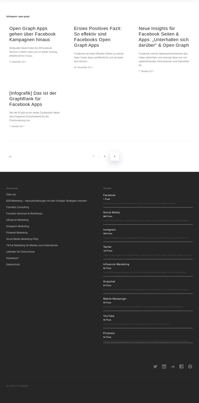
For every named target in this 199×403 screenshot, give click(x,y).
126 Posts (107, 250)
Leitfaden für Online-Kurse (20, 251)
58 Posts (107, 319)
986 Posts (107, 216)
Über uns (11, 194)
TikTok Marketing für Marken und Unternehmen (32, 245)
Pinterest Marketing (17, 232)
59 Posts (107, 302)
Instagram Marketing (17, 226)
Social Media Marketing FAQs (22, 239)
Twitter (107, 247)
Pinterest (109, 333)
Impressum (12, 258)
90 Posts (107, 268)
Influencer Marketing (17, 219)
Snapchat (109, 281)
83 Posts (107, 285)
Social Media (111, 212)
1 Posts (106, 198)
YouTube (108, 316)
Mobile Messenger (115, 298)
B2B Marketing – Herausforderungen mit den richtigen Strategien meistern (46, 200)
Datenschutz (13, 264)
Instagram (109, 229)
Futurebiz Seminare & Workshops (24, 213)
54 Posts (107, 336)
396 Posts (107, 233)
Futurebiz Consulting (17, 207)
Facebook (109, 195)
